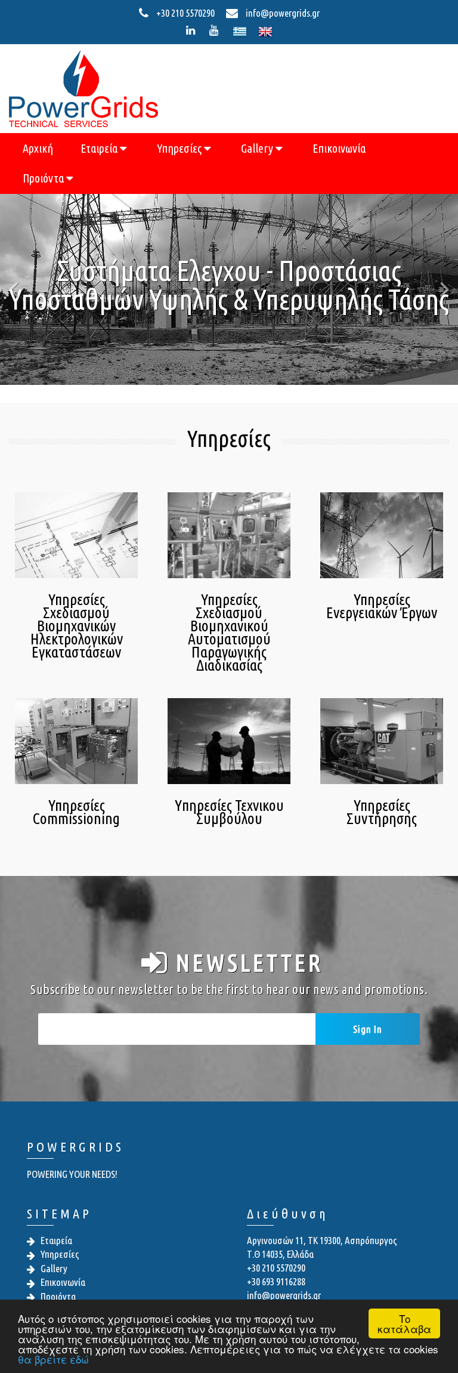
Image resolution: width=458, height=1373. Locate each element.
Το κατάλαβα (404, 1323)
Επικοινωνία (339, 148)
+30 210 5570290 (185, 12)
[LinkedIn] (193, 30)
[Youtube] (216, 30)
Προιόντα (44, 178)
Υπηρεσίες (180, 148)
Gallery (258, 148)
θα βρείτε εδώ (53, 1359)
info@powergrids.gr (282, 12)
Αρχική (38, 148)
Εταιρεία (100, 148)
